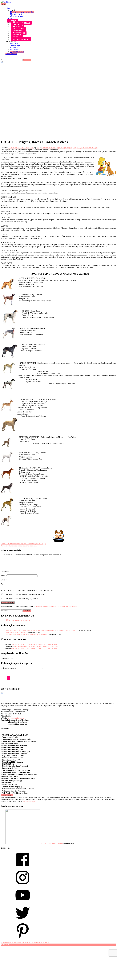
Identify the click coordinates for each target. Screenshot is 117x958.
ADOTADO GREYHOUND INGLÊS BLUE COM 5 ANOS (34, 648)
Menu (3, 4)
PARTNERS (14, 43)
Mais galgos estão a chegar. (15, 632)
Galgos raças (77, 148)
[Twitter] (22, 921)
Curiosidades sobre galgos (50, 148)
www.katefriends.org (16, 718)
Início (7, 8)
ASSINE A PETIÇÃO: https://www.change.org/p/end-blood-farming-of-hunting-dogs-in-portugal (40, 630)
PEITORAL (18, 31)
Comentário (5, 572)
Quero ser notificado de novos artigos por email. (21, 599)
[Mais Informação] (29, 802)
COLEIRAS (18, 25)
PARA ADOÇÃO (16, 14)
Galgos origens (66, 148)
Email (4, 580)
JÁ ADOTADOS (16, 16)
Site (2, 584)
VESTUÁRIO (18, 29)
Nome (4, 576)
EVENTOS (14, 50)
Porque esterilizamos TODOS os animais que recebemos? (26, 634)
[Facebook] (22, 868)
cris (38, 148)
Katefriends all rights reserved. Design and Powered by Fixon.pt (26, 942)
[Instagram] (22, 885)
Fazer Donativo (11, 54)
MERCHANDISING (21, 39)
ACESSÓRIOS (19, 33)
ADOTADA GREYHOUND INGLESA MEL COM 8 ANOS (34, 644)
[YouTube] (22, 903)
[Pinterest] (22, 939)
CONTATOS (15, 45)
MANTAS (17, 35)
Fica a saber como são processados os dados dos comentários (55, 606)
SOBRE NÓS (15, 47)
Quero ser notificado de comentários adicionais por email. (24, 594)
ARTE (15, 37)
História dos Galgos (90, 148)
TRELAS (16, 27)
